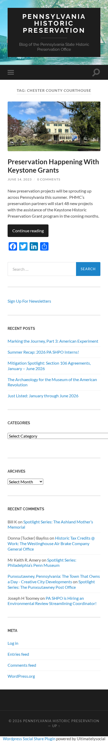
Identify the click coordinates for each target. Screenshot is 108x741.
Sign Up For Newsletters (29, 300)
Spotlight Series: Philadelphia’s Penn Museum (42, 562)
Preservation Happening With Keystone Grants (53, 165)
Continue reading (28, 230)
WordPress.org (21, 676)
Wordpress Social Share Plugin (29, 738)
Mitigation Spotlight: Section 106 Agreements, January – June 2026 (49, 365)
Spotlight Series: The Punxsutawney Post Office (51, 584)
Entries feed (18, 654)
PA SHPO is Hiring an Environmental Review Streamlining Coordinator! (52, 601)
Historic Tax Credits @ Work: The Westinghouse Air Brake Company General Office (51, 543)
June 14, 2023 (20, 179)
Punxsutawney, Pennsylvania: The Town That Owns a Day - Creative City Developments (54, 579)
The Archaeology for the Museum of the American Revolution (52, 382)
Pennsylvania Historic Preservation (54, 23)
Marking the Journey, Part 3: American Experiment (53, 340)
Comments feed (22, 665)
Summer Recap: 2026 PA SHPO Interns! (43, 351)
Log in (13, 643)
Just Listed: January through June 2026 (43, 395)
